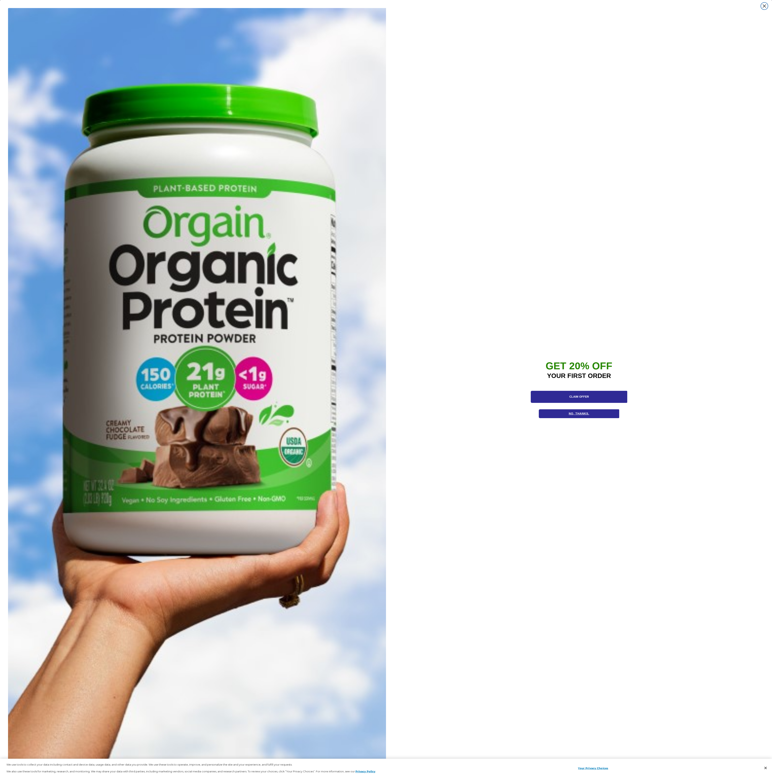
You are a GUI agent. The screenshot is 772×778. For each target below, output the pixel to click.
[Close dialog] (764, 6)
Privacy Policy (365, 771)
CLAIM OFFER (579, 396)
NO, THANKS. (579, 413)
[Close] (765, 768)
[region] (386, 768)
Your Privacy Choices (593, 768)
